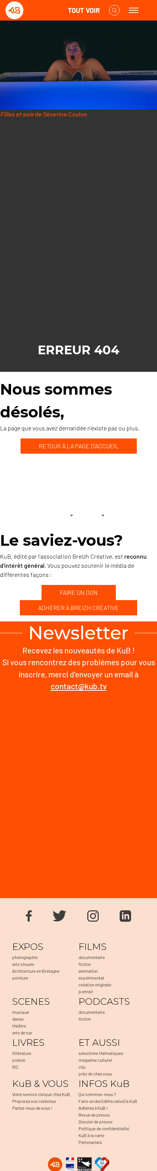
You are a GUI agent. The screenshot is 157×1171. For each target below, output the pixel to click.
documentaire (91, 957)
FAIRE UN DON (79, 592)
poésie (18, 1060)
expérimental (91, 977)
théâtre (19, 1025)
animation (88, 970)
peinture (20, 977)
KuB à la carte (91, 1135)
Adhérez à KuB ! (93, 1107)
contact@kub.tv (79, 686)
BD (15, 1066)
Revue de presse (94, 1114)
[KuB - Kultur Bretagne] (35, 10)
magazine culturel (95, 1060)
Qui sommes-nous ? (97, 1094)
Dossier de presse (95, 1121)
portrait (85, 991)
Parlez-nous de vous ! (32, 1107)
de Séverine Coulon (43, 114)
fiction (84, 964)
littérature (21, 1053)
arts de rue (22, 1032)
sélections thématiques (100, 1053)
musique (20, 1012)
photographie (25, 957)
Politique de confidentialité (103, 1128)
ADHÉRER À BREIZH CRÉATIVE (78, 607)
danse (18, 1018)
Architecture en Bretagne (35, 970)
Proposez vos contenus (34, 1101)
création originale (94, 984)
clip (82, 1066)
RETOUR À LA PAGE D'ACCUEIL (79, 445)
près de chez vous (95, 1073)
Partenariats (90, 1142)
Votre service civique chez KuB (41, 1094)
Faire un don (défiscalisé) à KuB (107, 1101)
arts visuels (23, 964)
